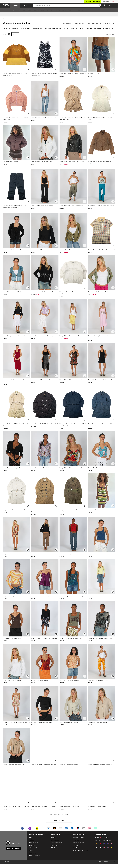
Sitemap (31, 850)
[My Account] (104, 5)
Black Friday (76, 845)
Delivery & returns (33, 842)
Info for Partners (76, 848)
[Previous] (61, 23)
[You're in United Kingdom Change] (113, 1)
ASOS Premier (33, 845)
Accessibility (112, 862)
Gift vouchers (76, 840)
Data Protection (33, 853)
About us (53, 837)
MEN (25, 5)
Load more (59, 820)
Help (30, 837)
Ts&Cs (106, 862)
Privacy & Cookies (100, 862)
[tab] (5, 10)
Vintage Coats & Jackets (82, 23)
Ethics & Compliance (34, 855)
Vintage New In (68, 23)
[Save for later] (28, 70)
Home (4, 18)
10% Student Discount (34, 848)
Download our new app (93, 1)
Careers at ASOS (55, 840)
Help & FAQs (106, 1)
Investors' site (54, 845)
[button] (96, 843)
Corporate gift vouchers (78, 842)
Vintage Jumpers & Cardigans (101, 23)
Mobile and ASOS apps (78, 837)
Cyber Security (54, 848)
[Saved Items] (109, 5)
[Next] (113, 23)
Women (11, 18)
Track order (32, 840)
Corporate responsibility (57, 842)
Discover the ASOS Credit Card (80, 850)
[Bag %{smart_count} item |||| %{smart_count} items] (113, 5)
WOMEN (15, 5)
